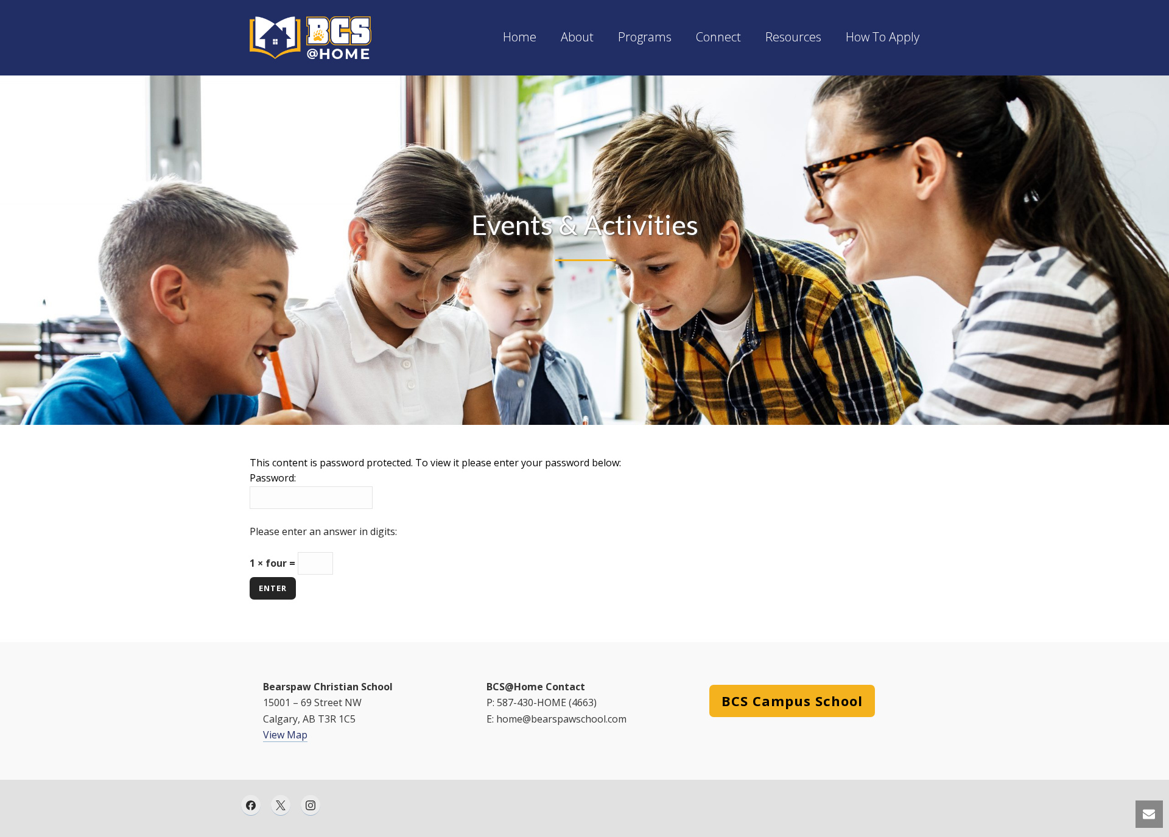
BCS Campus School (792, 701)
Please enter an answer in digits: (323, 531)
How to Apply (882, 37)
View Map (285, 734)
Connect (718, 37)
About (577, 37)
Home (519, 37)
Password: (273, 478)
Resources (793, 37)
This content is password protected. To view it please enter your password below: (435, 462)
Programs (645, 37)
